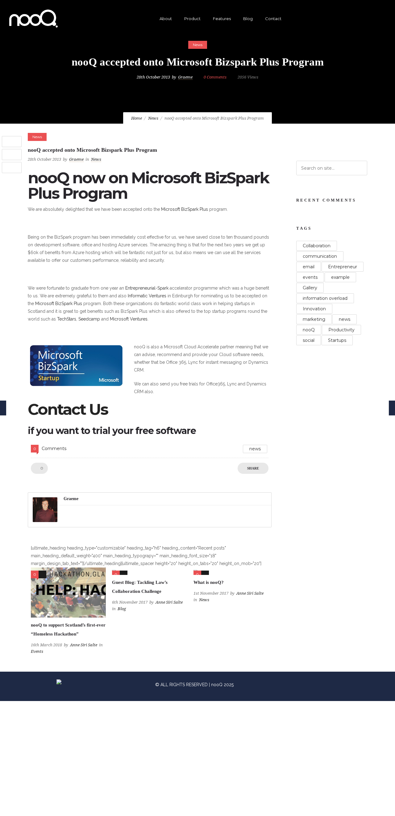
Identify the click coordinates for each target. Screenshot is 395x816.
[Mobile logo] (152, 812)
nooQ (309, 330)
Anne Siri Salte (83, 645)
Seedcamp (89, 319)
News (153, 118)
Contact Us (68, 409)
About (166, 18)
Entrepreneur (342, 267)
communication (320, 256)
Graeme (185, 77)
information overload (325, 298)
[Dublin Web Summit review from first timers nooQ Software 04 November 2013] (390, 408)
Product (192, 18)
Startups (337, 340)
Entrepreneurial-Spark (146, 288)
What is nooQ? (208, 582)
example (340, 277)
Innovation (314, 309)
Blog (248, 18)
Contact (273, 18)
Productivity (341, 330)
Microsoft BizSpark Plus (184, 209)
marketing (314, 319)
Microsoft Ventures (129, 319)
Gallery (310, 288)
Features (222, 18)
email (308, 267)
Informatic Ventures (147, 295)
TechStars (66, 319)
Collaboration (317, 246)
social (308, 340)
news (255, 449)
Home (136, 118)
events (310, 277)
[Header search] (378, 19)
